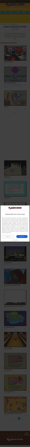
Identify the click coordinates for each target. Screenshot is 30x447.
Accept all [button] (22, 236)
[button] (15, 240)
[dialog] (15, 223)
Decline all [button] (8, 236)
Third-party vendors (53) (7, 224)
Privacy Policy (8, 232)
